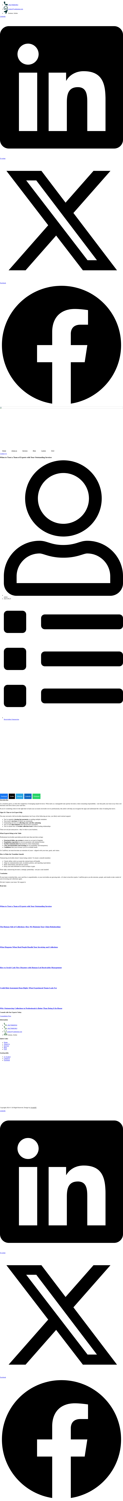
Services (24, 451)
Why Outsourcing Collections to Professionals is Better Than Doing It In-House (31, 1008)
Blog (34, 451)
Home (4, 451)
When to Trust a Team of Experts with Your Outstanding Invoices (26, 906)
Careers (43, 451)
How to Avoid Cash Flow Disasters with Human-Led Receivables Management (31, 968)
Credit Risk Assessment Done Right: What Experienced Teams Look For (28, 988)
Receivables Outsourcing (11, 719)
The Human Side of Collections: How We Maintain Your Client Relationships (30, 927)
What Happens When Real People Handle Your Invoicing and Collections (29, 947)
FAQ (52, 451)
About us (14, 451)
